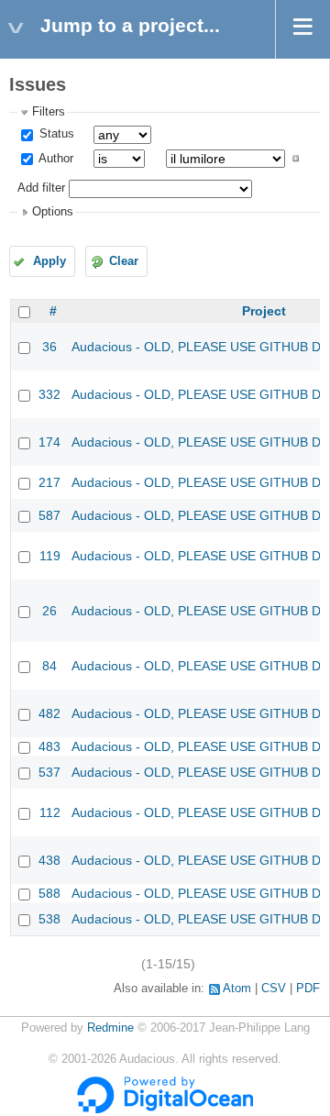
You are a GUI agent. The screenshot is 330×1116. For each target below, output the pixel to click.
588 (49, 893)
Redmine (110, 1028)
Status (55, 133)
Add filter (41, 188)
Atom (237, 988)
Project (264, 311)
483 (49, 746)
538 (49, 919)
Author (54, 158)
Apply (49, 261)
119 (49, 555)
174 (49, 442)
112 (49, 812)
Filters (48, 111)
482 (49, 713)
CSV (273, 988)
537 (49, 772)
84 (49, 665)
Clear (123, 261)
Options (52, 211)
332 (49, 394)
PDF (308, 988)
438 (49, 860)
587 (49, 515)
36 (49, 346)
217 (49, 482)
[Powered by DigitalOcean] (165, 1109)
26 (49, 610)
